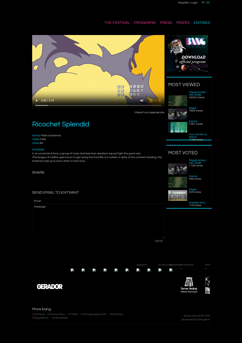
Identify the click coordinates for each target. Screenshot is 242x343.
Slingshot (204, 319)
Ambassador (60, 317)
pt (203, 2)
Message (40, 206)
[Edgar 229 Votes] (177, 187)
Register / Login (188, 2)
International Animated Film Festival (51, 12)
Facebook (81, 5)
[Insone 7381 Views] (177, 118)
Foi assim (191, 231)
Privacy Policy (57, 314)
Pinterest (96, 5)
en (208, 2)
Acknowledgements (94, 314)
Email (37, 201)
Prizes (182, 23)
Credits (73, 314)
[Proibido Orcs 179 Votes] (177, 200)
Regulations (40, 317)
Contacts (39, 314)
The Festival (117, 23)
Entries (202, 23)
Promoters (116, 314)
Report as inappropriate (149, 112)
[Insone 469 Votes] (177, 173)
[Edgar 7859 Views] (177, 105)
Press (166, 23)
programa (145, 23)
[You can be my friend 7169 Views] (177, 131)
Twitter (88, 5)
